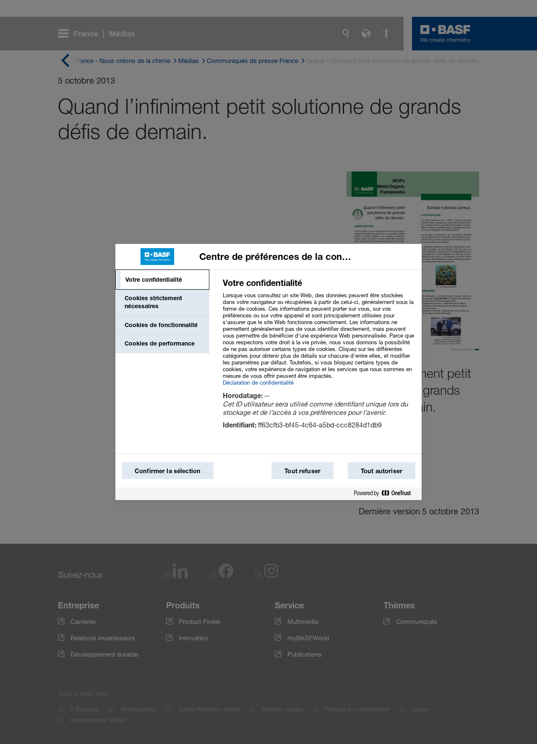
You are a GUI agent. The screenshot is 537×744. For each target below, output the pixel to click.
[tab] (162, 279)
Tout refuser (302, 470)
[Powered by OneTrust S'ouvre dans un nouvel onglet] (385, 493)
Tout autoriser (381, 470)
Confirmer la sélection (168, 470)
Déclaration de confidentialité (258, 382)
